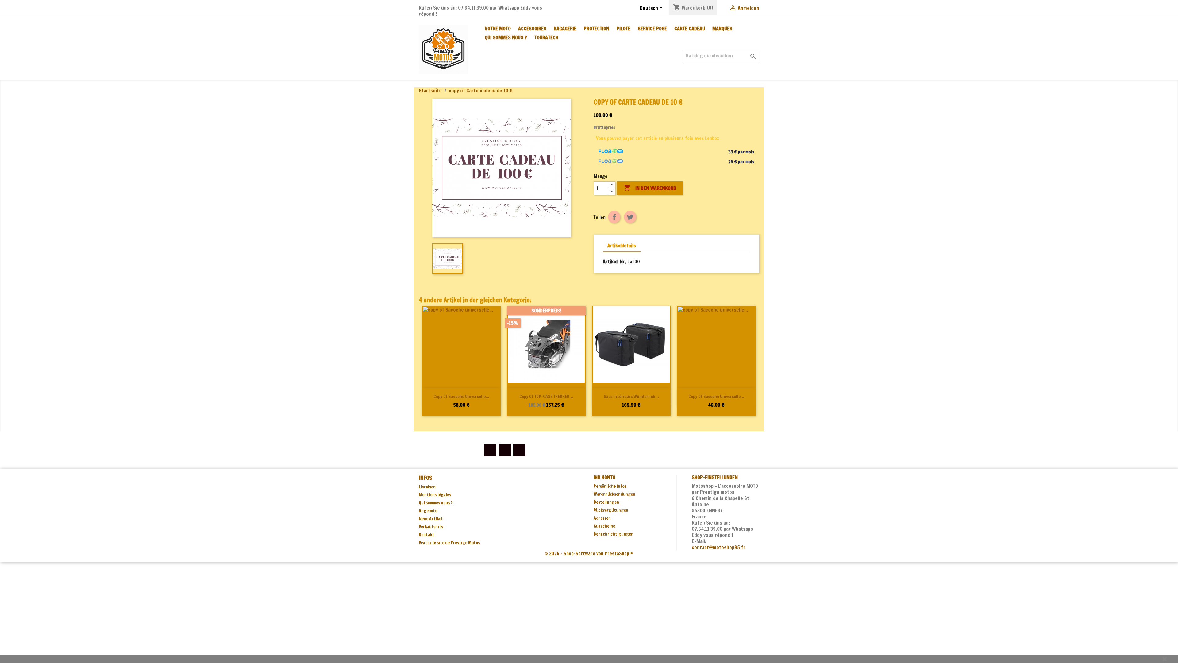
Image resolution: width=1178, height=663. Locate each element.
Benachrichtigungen (613, 534)
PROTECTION (596, 28)
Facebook (490, 450)
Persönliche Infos (610, 486)
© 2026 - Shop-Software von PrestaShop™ (589, 553)
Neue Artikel (430, 519)
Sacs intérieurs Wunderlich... (631, 397)
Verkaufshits (431, 527)
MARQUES (722, 28)
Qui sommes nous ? (506, 37)
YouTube (505, 450)
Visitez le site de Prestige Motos (449, 543)
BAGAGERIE (565, 28)
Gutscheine (604, 526)
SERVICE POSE (652, 28)
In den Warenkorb (650, 188)
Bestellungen (606, 502)
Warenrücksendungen (614, 494)
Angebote (428, 511)
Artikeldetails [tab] (621, 245)
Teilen (614, 217)
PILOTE (623, 28)
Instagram (519, 450)
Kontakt (426, 535)
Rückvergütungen (611, 510)
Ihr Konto (604, 477)
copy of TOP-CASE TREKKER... (546, 397)
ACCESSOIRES (532, 28)
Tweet (630, 217)
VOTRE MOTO (498, 28)
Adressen (602, 518)
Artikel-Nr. (614, 261)
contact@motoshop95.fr (718, 547)
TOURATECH (546, 37)
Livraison (427, 487)
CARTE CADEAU (689, 28)
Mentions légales (435, 495)
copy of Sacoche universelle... (461, 397)
